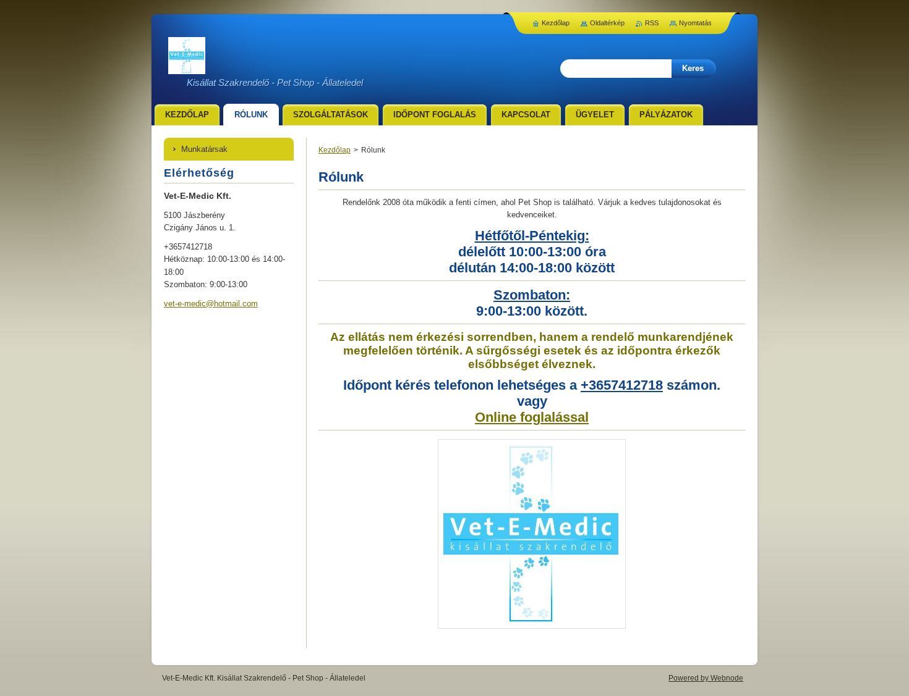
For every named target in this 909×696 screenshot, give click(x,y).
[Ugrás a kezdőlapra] (186, 67)
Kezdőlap (334, 150)
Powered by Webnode (705, 678)
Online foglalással (532, 417)
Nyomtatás (695, 23)
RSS (652, 23)
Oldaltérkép (607, 23)
